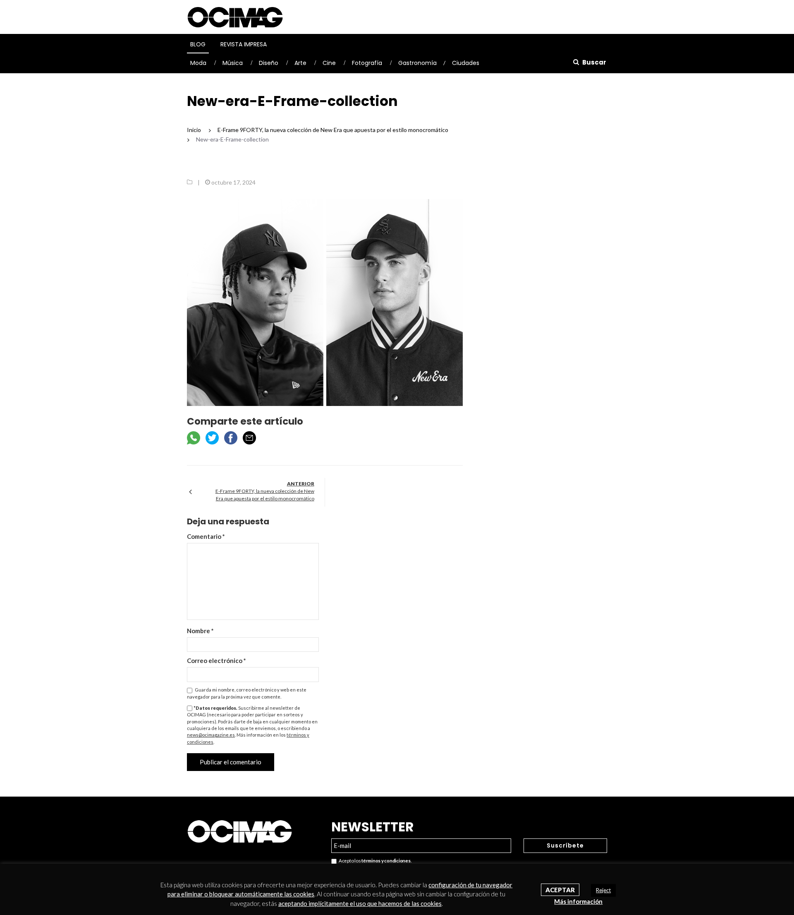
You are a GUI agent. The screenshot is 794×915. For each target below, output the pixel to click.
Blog (198, 44)
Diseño (268, 63)
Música (232, 63)
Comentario (206, 536)
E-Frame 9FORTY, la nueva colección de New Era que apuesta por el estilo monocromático (264, 495)
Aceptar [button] (560, 889)
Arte (300, 63)
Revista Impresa (243, 44)
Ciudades (465, 63)
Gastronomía (417, 63)
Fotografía (367, 63)
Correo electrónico (216, 660)
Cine (329, 63)
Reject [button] (603, 890)
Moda (198, 63)
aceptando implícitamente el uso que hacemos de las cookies (360, 903)
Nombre (200, 630)
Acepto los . (374, 860)
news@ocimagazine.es (211, 734)
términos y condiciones (385, 860)
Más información (578, 901)
